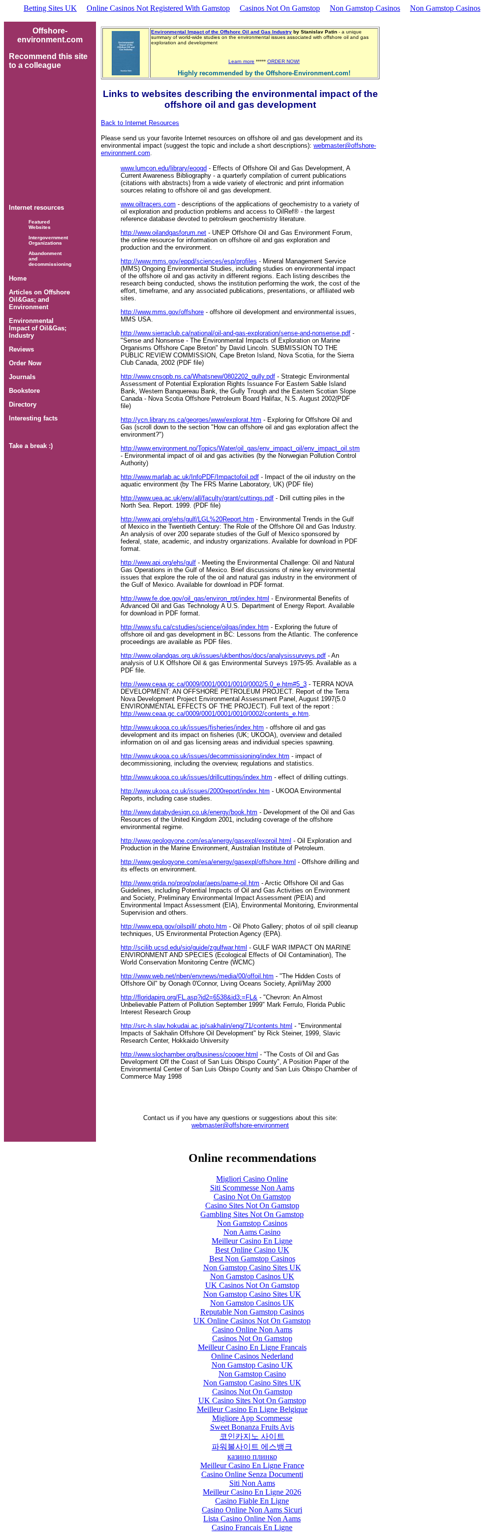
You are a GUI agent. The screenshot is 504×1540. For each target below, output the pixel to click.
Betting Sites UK (50, 8)
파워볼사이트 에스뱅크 (252, 1447)
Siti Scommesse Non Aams (252, 1188)
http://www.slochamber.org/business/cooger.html (189, 1054)
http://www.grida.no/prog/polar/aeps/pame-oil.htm (190, 883)
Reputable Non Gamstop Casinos (252, 1312)
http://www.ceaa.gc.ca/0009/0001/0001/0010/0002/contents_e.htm (215, 713)
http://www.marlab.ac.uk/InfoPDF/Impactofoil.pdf (190, 477)
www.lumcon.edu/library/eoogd (164, 168)
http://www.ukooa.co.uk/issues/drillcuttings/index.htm (196, 777)
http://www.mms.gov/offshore (162, 312)
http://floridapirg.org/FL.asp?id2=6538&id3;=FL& (189, 997)
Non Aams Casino (252, 1232)
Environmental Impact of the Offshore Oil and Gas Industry (221, 31)
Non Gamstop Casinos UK (252, 1276)
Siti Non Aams (252, 1483)
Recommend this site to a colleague (48, 60)
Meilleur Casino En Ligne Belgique (252, 1409)
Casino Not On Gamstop (252, 1196)
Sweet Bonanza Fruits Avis (252, 1427)
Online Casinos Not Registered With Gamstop (158, 8)
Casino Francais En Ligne (252, 1527)
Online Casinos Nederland (252, 1356)
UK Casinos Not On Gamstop (252, 1285)
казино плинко (252, 1456)
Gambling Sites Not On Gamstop (252, 1214)
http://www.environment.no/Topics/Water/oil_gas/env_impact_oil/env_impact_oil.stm (240, 448)
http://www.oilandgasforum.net (163, 232)
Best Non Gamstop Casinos (252, 1258)
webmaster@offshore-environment (240, 1125)
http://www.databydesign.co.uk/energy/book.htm (189, 812)
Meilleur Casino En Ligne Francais (252, 1347)
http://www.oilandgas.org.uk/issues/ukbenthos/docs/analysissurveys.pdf (223, 655)
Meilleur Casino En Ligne (252, 1241)
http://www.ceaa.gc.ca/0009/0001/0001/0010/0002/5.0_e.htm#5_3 (214, 684)
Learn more (241, 61)
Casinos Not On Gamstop (280, 8)
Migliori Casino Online (252, 1179)
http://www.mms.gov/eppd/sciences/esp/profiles (189, 261)
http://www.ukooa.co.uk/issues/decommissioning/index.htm (205, 756)
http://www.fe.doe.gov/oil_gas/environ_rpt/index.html (195, 598)
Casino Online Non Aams (252, 1329)
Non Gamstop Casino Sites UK (252, 1267)
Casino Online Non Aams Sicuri (252, 1510)
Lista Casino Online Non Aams (252, 1518)
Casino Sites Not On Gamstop (252, 1205)
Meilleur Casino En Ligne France (252, 1465)
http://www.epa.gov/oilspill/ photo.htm (174, 926)
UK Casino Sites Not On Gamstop (252, 1400)
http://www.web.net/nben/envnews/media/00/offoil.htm (197, 976)
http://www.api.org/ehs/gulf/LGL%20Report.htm (187, 519)
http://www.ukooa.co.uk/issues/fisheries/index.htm (192, 727)
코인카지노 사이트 (252, 1436)
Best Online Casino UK (252, 1250)
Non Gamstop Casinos (365, 8)
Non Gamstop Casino (252, 1374)
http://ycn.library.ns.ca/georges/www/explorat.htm (191, 419)
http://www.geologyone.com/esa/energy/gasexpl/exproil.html (206, 840)
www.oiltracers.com (148, 204)
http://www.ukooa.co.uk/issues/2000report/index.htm (195, 791)
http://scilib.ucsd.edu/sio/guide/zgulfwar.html (184, 947)
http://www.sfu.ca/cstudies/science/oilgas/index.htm (195, 627)
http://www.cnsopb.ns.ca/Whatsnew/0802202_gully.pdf (198, 376)
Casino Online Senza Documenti (252, 1474)
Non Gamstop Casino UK (252, 1365)
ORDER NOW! (283, 61)
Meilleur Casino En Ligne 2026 (252, 1492)
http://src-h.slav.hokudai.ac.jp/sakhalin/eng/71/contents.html (206, 1025)
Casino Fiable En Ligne (252, 1501)
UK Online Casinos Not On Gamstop (252, 1320)
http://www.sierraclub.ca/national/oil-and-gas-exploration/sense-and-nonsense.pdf (235, 333)
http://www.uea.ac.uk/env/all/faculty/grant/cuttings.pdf (197, 498)
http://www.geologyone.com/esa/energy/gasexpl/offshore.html (208, 862)
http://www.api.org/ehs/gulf (158, 562)
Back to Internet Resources (140, 123)
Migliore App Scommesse (252, 1418)
